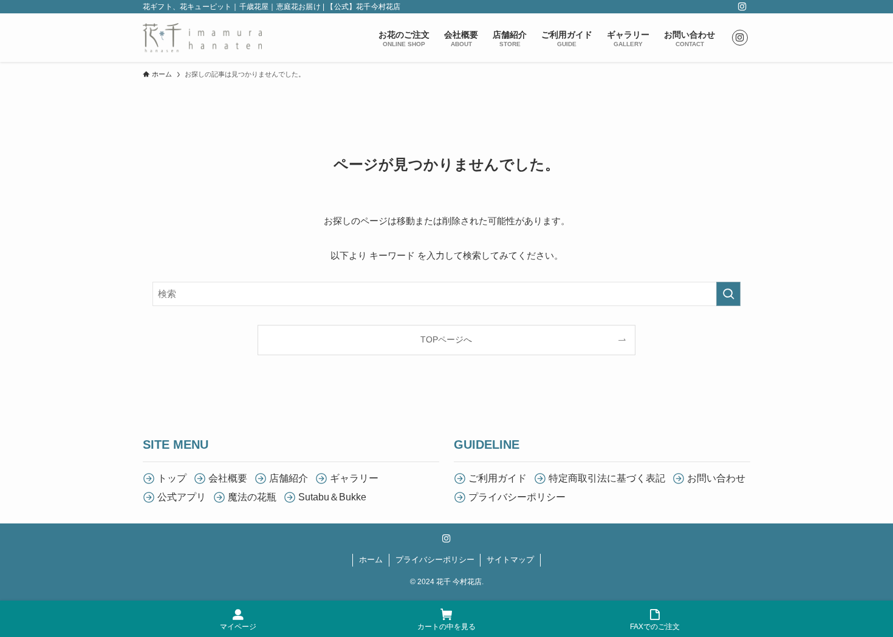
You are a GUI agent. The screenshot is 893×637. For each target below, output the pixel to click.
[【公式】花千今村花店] (202, 37)
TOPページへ (446, 339)
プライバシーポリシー (434, 559)
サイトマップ (510, 559)
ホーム (371, 559)
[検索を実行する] (728, 294)
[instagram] (742, 6)
